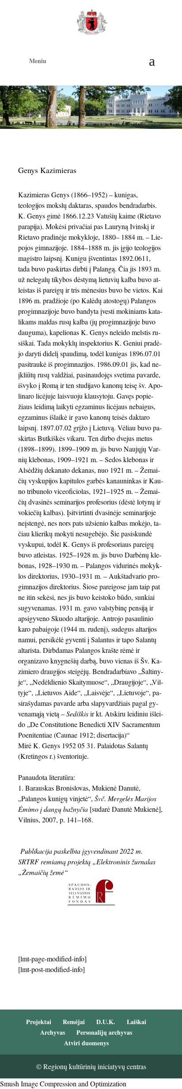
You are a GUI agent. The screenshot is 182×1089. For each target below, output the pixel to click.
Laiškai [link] (136, 1021)
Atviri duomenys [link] (86, 1043)
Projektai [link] (38, 1021)
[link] (91, 21)
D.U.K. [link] (105, 1021)
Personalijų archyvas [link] (104, 1032)
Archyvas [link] (52, 1032)
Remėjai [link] (74, 1021)
